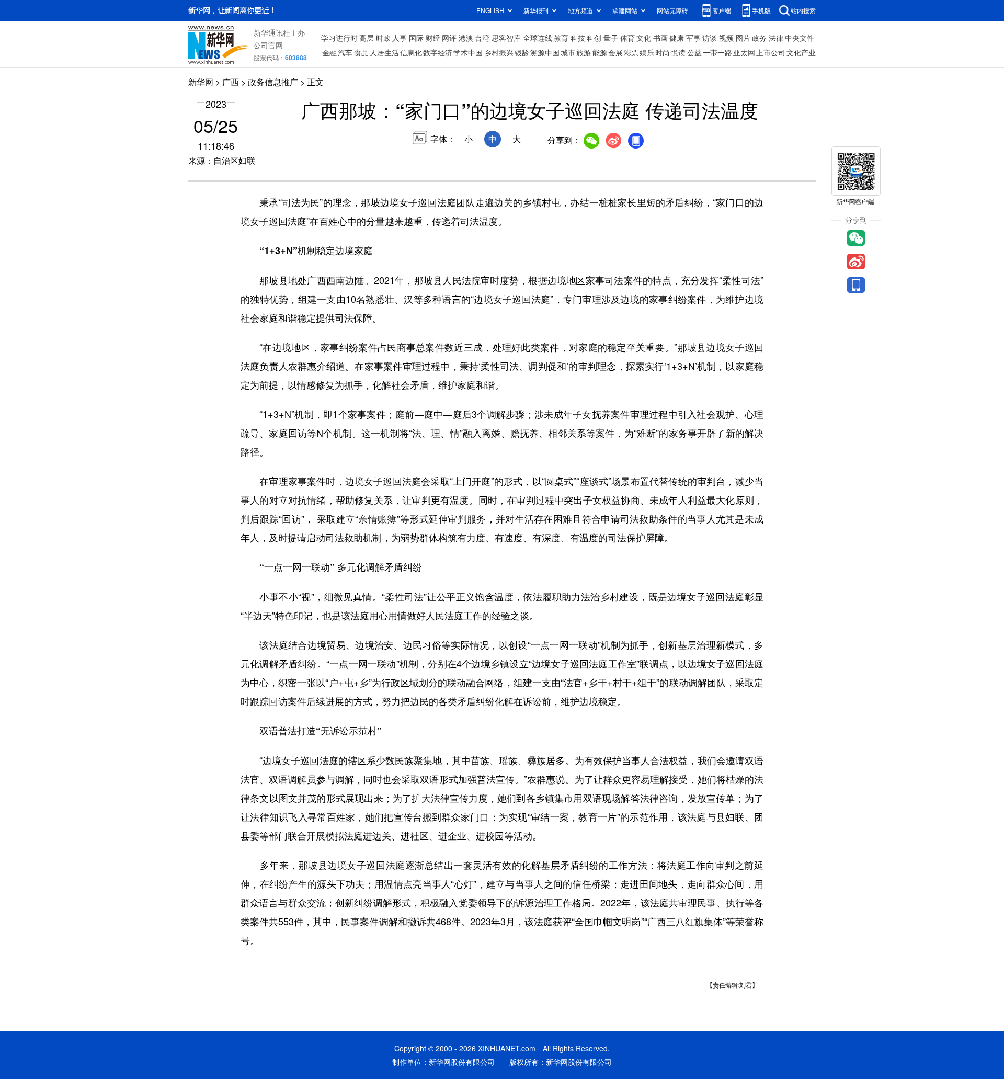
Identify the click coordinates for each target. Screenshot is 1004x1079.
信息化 (411, 52)
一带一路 (717, 52)
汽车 (345, 52)
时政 (383, 37)
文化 (643, 37)
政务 (759, 37)
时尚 (662, 52)
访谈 (709, 37)
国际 (416, 37)
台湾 (482, 37)
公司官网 (268, 45)
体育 (627, 37)
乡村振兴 (499, 52)
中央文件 (799, 37)
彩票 (631, 52)
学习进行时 (339, 37)
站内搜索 (803, 10)
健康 (676, 37)
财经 (433, 37)
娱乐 (647, 52)
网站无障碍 (672, 10)
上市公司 (770, 52)
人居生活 (384, 52)
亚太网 (744, 52)
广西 (230, 82)
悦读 (678, 52)
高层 (366, 37)
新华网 (200, 82)
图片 (743, 37)
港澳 (466, 37)
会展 (615, 52)
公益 (694, 52)
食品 (361, 52)
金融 (329, 52)
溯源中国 (545, 52)
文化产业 (801, 52)
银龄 (522, 52)
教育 (561, 37)
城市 (568, 52)
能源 (599, 52)
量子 (610, 37)
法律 (776, 37)
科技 (578, 37)
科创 (594, 37)
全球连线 (537, 37)
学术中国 (468, 52)
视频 (726, 37)
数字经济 (437, 52)
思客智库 (506, 37)
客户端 (721, 10)
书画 (660, 37)
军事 (693, 37)
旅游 (583, 52)
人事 (399, 37)
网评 (449, 37)
